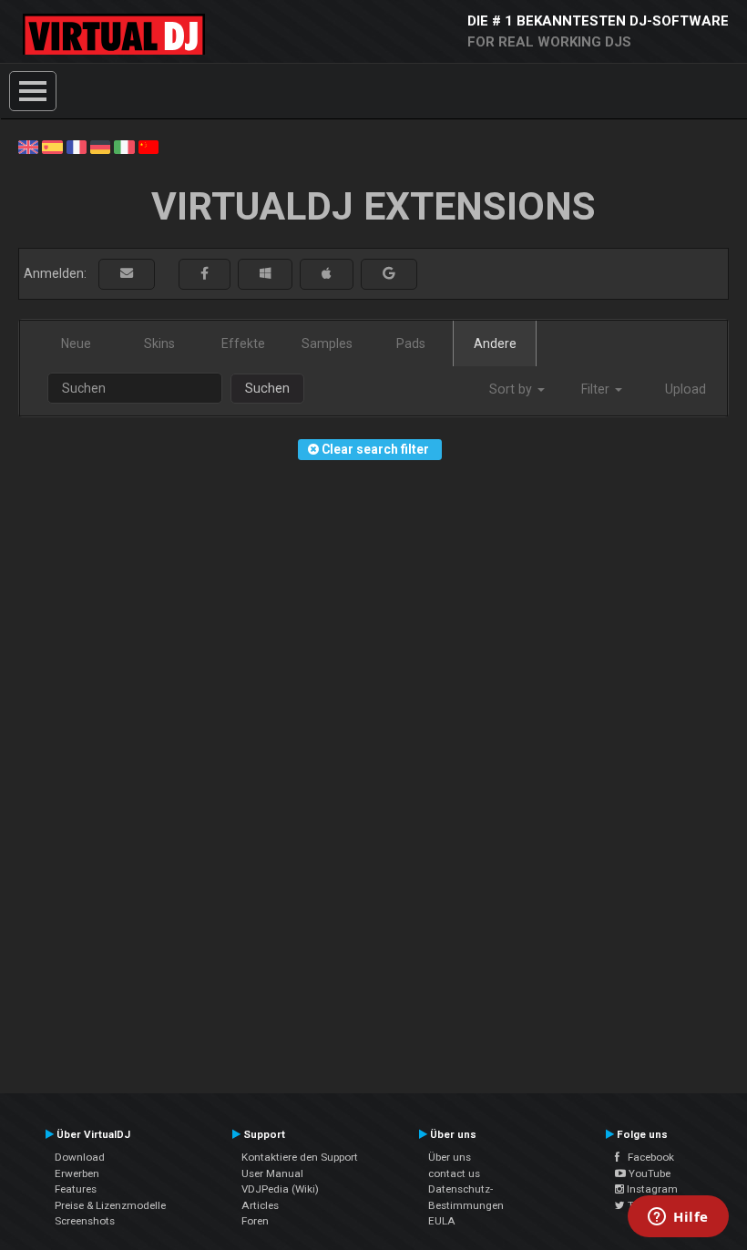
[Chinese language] (148, 145)
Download (80, 1157)
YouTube (648, 1173)
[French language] (77, 145)
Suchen (267, 388)
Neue (76, 343)
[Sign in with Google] (389, 274)
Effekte (243, 343)
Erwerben (77, 1173)
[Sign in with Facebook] (204, 274)
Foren (255, 1220)
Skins (159, 343)
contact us (454, 1173)
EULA (441, 1220)
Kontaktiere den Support (299, 1157)
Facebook (646, 1157)
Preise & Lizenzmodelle (110, 1205)
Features (76, 1189)
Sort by (512, 389)
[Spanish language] (52, 145)
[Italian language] (124, 145)
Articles (260, 1205)
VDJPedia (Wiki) (280, 1189)
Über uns (449, 1157)
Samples (327, 343)
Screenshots (85, 1220)
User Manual (272, 1173)
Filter (597, 389)
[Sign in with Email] (126, 274)
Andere (495, 343)
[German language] (100, 145)
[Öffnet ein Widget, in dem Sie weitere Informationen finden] (678, 1218)
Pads (410, 343)
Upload (685, 389)
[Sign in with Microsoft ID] (265, 274)
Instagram (651, 1189)
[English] (28, 145)
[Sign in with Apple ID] (326, 274)
